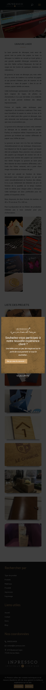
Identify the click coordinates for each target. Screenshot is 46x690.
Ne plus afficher (23, 376)
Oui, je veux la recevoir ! (16, 361)
